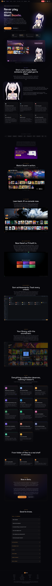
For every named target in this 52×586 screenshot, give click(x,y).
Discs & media (14, 553)
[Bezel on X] (46, 1)
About (14, 577)
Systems (14, 1)
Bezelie (8, 1)
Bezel (4, 1)
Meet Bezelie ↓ (15, 28)
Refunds (38, 578)
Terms (37, 576)
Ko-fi (29, 579)
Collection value (22, 579)
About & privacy (14, 561)
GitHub (29, 1)
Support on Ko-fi (30, 496)
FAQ (22, 1)
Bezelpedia (25, 1)
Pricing (14, 579)
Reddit (30, 577)
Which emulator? (22, 578)
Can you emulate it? (22, 577)
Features (11, 1)
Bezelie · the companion (16, 516)
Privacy (38, 577)
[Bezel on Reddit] (47, 1)
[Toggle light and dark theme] (49, 1)
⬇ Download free (7, 28)
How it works (18, 1)
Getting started (15, 542)
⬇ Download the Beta (22, 496)
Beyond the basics (15, 557)
